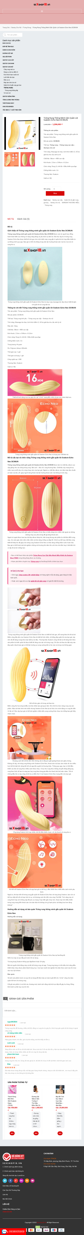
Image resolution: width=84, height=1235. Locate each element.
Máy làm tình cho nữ (10, 82)
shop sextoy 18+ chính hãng (29, 575)
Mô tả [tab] (11, 219)
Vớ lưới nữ (7, 93)
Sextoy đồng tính (9, 96)
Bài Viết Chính (7, 1199)
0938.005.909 (7, 1212)
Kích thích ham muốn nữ (11, 74)
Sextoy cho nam (8, 63)
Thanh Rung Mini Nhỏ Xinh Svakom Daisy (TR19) (12, 1101)
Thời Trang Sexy (8, 103)
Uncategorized (8, 106)
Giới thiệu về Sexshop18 (11, 1186)
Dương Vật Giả (8, 53)
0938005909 (16, 1231)
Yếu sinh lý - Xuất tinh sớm (12, 110)
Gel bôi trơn (7, 56)
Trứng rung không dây (11, 90)
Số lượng (47, 189)
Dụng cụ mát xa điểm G (11, 72)
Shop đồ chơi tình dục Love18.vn (13, 1175)
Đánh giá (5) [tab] (23, 219)
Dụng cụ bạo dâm (9, 50)
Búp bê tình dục (8, 46)
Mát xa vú (7, 80)
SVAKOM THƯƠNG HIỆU (70, 202)
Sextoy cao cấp (8, 60)
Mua (55, 193)
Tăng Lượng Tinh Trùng (11, 100)
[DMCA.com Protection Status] (42, 1227)
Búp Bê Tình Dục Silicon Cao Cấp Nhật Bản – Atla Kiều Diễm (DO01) (60, 1103)
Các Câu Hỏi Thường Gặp (11, 1190)
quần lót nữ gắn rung (38, 581)
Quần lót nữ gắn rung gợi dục (12, 85)
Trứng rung (27, 27)
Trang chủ (6, 27)
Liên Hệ (5, 1194)
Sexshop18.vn (41, 1222)
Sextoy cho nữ (16, 27)
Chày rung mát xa (9, 69)
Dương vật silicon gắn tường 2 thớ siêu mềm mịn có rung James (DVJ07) (36, 1103)
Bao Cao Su (7, 43)
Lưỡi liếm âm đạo (9, 77)
